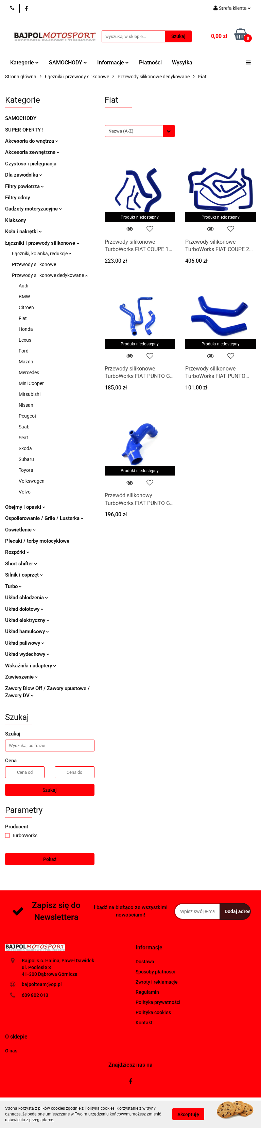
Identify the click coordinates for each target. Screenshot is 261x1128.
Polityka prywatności (158, 1002)
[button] (149, 948)
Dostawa (145, 961)
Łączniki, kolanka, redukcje (40, 253)
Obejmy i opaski (23, 507)
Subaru (26, 459)
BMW (24, 296)
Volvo (25, 492)
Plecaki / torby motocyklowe (37, 541)
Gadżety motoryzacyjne (32, 209)
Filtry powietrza (23, 186)
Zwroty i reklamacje (157, 982)
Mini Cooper (31, 383)
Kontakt (144, 1022)
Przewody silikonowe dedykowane (48, 275)
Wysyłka (182, 62)
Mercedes (29, 372)
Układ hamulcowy (25, 631)
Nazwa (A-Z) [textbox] (121, 131)
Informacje (111, 62)
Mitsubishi (29, 394)
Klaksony (15, 220)
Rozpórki (16, 552)
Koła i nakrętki (22, 231)
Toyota (26, 470)
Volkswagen (32, 481)
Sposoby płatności (155, 971)
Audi (23, 285)
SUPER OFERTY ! (24, 130)
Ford (24, 351)
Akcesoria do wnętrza (30, 141)
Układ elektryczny (26, 620)
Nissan (26, 405)
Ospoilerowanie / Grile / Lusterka (43, 518)
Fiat (23, 318)
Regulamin (147, 992)
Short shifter (19, 564)
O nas (11, 1050)
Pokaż (49, 859)
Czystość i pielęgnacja (30, 164)
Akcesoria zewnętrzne (31, 152)
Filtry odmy (17, 198)
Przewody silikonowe (34, 264)
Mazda (26, 361)
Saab (24, 426)
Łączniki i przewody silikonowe (40, 243)
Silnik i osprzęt (22, 575)
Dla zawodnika (22, 175)
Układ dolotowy (23, 609)
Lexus (25, 340)
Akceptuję (188, 1114)
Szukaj (49, 790)
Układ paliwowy (23, 643)
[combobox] (140, 131)
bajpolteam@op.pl (42, 984)
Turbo (12, 586)
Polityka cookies (153, 1012)
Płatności (150, 62)
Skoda (25, 448)
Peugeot (27, 416)
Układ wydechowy (26, 654)
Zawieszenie (20, 677)
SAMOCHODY (66, 62)
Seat (23, 437)
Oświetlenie (19, 530)
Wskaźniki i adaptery (29, 666)
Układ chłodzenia (25, 598)
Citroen (26, 307)
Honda (26, 329)
